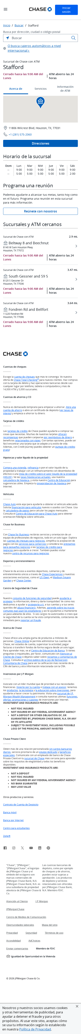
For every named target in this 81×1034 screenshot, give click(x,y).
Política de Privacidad (35, 1029)
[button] (77, 1006)
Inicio (6, 25)
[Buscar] (73, 38)
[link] (5, 848)
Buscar (19, 25)
